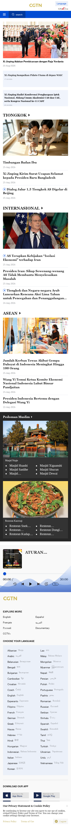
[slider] (4, 573)
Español (40, 616)
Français (7, 622)
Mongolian (50, 661)
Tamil (46, 735)
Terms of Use (27, 821)
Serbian (48, 712)
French (15, 712)
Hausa (14, 729)
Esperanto (18, 701)
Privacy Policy (9, 821)
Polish (47, 684)
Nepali (46, 672)
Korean (15, 768)
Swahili (49, 729)
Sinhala (47, 718)
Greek (15, 723)
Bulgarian (18, 672)
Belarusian (18, 661)
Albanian (15, 650)
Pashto (47, 695)
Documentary (43, 628)
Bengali (13, 667)
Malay (51, 656)
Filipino (15, 706)
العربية (39, 622)
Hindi (12, 740)
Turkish (48, 746)
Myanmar (52, 667)
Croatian (16, 684)
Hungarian (17, 746)
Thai (45, 740)
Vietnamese (51, 763)
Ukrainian (51, 751)
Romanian (50, 701)
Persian (48, 678)
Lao (44, 650)
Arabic (14, 656)
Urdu (45, 757)
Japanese (16, 763)
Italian (14, 757)
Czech (14, 689)
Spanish (49, 723)
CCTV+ (7, 633)
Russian (49, 706)
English (7, 616)
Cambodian (15, 678)
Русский (7, 628)
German (15, 718)
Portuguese (51, 689)
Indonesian (21, 751)
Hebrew (14, 735)
